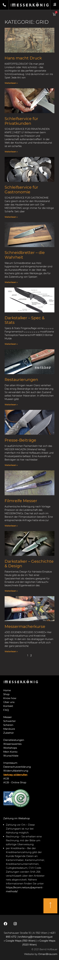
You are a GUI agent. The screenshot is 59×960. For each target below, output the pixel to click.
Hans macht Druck (23, 58)
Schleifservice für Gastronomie (21, 189)
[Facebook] (6, 924)
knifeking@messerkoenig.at (35, 936)
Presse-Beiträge (20, 440)
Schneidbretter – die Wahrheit (25, 255)
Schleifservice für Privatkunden (21, 121)
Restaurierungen (21, 379)
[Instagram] (15, 924)
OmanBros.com (47, 954)
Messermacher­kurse (25, 626)
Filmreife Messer (21, 500)
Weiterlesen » (11, 83)
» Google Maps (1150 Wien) (20, 940)
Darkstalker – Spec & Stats (25, 320)
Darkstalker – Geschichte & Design (29, 563)
